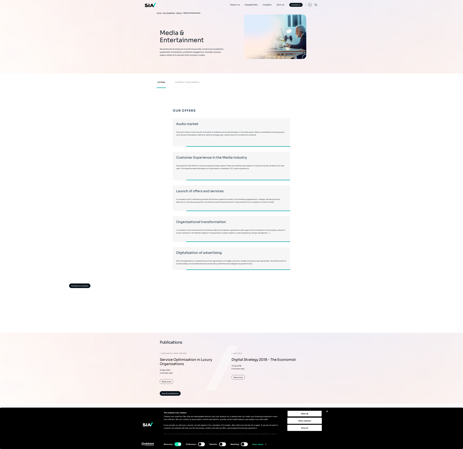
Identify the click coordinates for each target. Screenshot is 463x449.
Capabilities (251, 5)
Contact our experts (187, 82)
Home (159, 13)
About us (235, 5)
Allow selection (304, 421)
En (310, 5)
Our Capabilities (169, 13)
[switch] (201, 444)
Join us (280, 5)
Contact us (296, 5)
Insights (267, 5)
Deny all (304, 428)
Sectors (179, 13)
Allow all (304, 414)
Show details (257, 444)
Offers (161, 82)
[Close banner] (327, 411)
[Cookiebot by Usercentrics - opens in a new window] (147, 444)
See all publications (170, 393)
